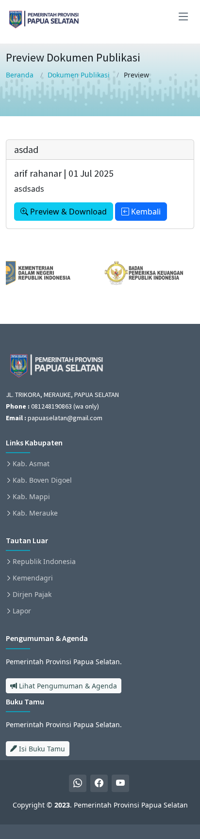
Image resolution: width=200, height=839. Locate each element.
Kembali (145, 211)
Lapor (22, 611)
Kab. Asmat (31, 463)
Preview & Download (67, 211)
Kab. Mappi (31, 496)
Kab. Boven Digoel (42, 480)
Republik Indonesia (44, 561)
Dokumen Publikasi (79, 74)
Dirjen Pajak (32, 594)
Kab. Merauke (35, 513)
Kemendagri (33, 578)
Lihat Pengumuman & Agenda (67, 685)
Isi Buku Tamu (41, 748)
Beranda (19, 74)
